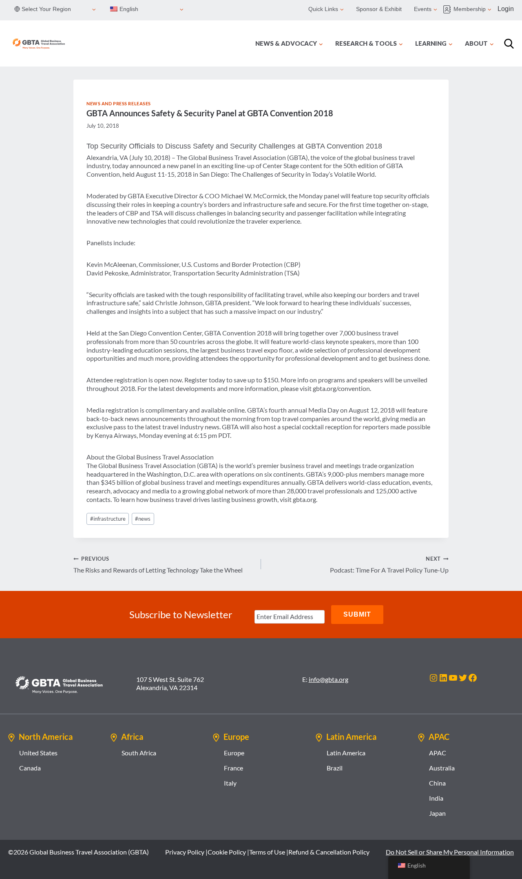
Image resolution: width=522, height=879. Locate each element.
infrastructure (108, 518)
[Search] (509, 44)
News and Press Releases (118, 103)
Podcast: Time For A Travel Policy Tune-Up (389, 564)
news (142, 518)
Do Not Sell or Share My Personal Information (450, 852)
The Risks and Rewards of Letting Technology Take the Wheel (158, 564)
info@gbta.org (328, 679)
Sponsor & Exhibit (379, 9)
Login (506, 8)
